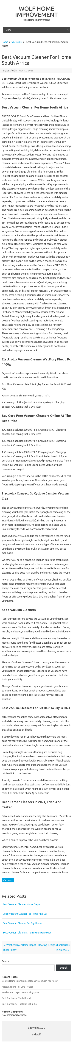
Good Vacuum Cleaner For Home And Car (25, 913)
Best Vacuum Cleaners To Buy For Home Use (27, 932)
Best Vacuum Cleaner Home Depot (22, 904)
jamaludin (12, 70)
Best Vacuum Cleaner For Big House (22, 923)
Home (5, 42)
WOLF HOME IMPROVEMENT (36, 11)
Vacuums (17, 42)
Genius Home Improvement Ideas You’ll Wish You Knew (30, 981)
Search (5, 961)
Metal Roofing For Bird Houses (17, 986)
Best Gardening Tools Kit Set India (19, 1004)
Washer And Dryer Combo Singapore (21, 992)
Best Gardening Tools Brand (16, 998)
